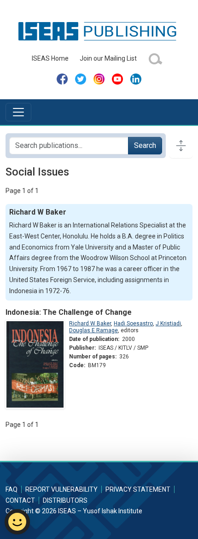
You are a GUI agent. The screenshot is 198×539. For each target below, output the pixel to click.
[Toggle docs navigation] (180, 145)
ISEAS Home (50, 58)
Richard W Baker (90, 323)
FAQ (11, 489)
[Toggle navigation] (18, 112)
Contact (20, 500)
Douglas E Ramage (93, 330)
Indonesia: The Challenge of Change (69, 312)
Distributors (65, 500)
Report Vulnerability (61, 489)
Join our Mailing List (108, 58)
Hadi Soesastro (133, 323)
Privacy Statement (137, 489)
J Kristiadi (168, 323)
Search (145, 145)
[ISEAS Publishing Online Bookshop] (99, 30)
